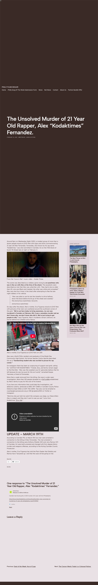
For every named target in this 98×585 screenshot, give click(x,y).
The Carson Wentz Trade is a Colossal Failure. (75, 566)
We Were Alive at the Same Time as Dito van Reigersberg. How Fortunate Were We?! (77, 328)
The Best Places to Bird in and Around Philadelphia (77, 260)
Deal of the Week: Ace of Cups (25, 566)
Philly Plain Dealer (10, 87)
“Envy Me (19, 400)
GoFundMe (46, 379)
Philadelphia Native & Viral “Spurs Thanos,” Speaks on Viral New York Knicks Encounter (77, 291)
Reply (10, 507)
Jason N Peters (30, 137)
